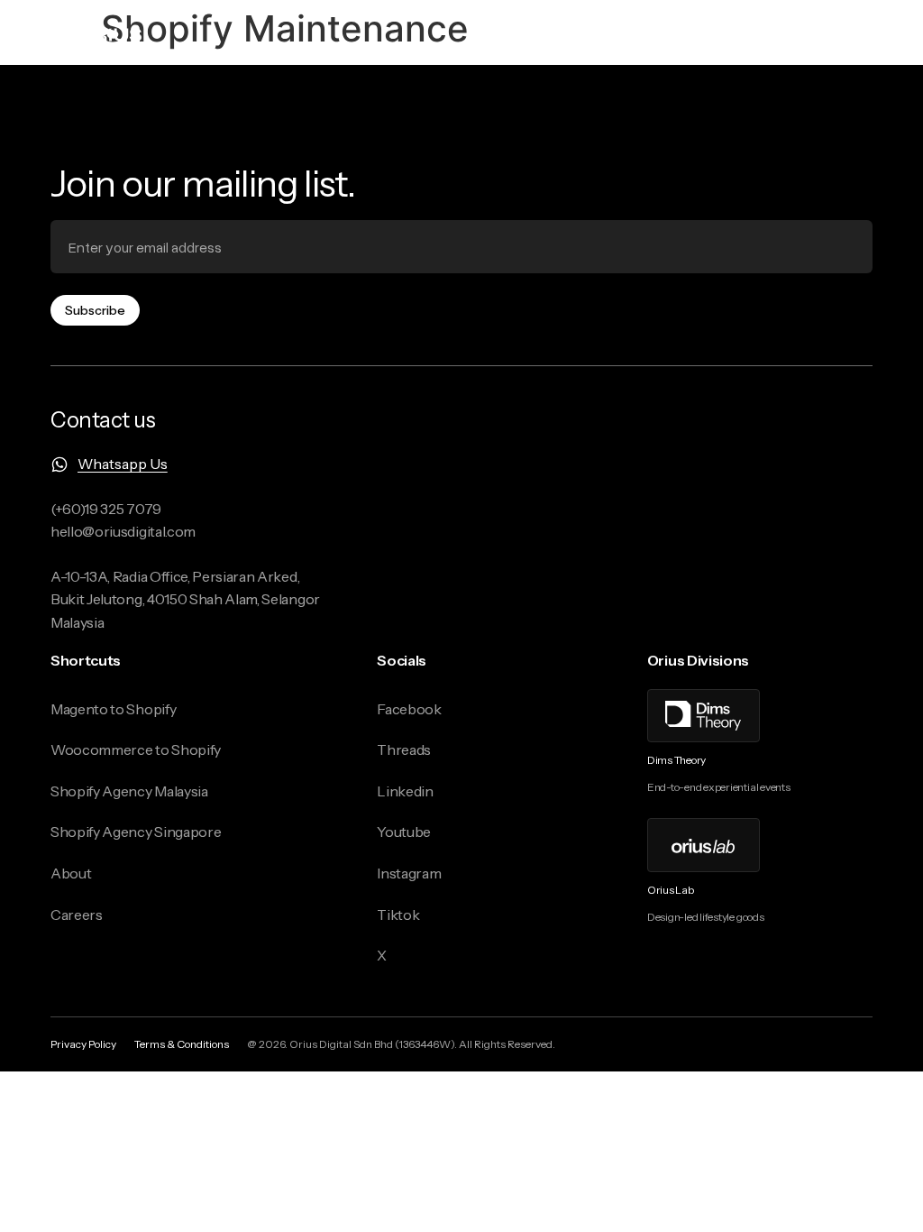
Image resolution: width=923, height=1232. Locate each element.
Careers (76, 915)
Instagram (409, 873)
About (70, 873)
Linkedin (405, 791)
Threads (404, 749)
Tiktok (398, 915)
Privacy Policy (83, 1044)
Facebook (409, 709)
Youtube (404, 832)
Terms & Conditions (181, 1044)
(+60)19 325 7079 (105, 509)
